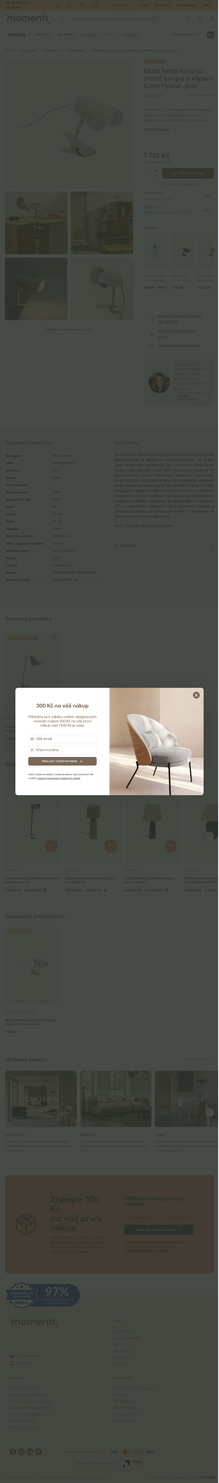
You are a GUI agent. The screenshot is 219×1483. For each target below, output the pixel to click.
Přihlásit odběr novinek (58, 761)
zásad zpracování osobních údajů (57, 778)
